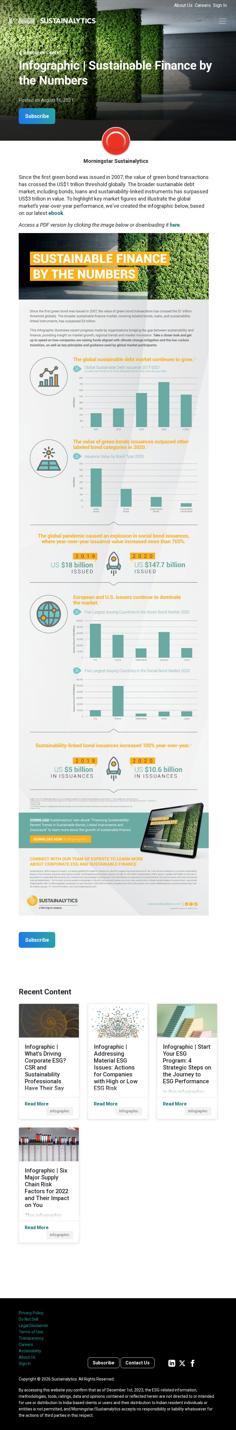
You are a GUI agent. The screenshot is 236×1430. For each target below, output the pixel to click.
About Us (183, 5)
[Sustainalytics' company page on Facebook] (192, 1363)
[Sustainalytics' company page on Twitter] (182, 1363)
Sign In (220, 5)
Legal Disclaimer (33, 1325)
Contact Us (137, 1363)
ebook (55, 213)
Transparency (31, 1338)
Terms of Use (31, 1332)
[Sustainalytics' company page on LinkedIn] (171, 1363)
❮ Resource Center (40, 52)
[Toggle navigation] (222, 21)
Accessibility (30, 1351)
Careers (203, 5)
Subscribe (104, 1363)
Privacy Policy (31, 1313)
